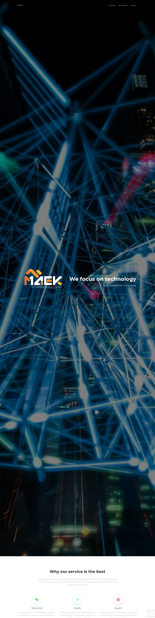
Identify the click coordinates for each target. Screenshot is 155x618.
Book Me (112, 5)
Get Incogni (123, 5)
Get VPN (133, 5)
